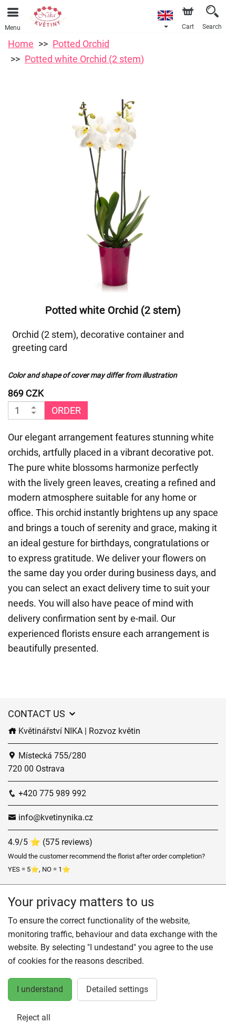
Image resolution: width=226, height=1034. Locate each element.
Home (21, 43)
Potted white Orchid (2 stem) (84, 58)
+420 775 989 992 (51, 793)
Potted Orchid (81, 43)
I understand (40, 989)
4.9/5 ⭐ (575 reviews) (50, 842)
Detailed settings (117, 989)
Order (66, 410)
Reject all (33, 1017)
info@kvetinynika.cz (54, 817)
